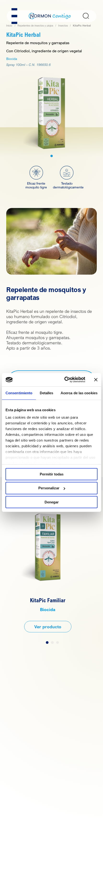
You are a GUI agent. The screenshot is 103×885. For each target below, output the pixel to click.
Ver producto (47, 626)
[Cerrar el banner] (95, 379)
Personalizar (48, 488)
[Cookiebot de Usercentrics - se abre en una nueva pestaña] (64, 380)
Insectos (63, 25)
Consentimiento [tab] (19, 393)
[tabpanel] (51, 112)
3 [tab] (57, 642)
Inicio (9, 25)
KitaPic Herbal (82, 25)
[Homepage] (50, 15)
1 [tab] (51, 156)
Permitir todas (51, 474)
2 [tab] (52, 642)
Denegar (52, 502)
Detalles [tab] (46, 393)
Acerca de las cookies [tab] (79, 393)
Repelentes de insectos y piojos (35, 25)
